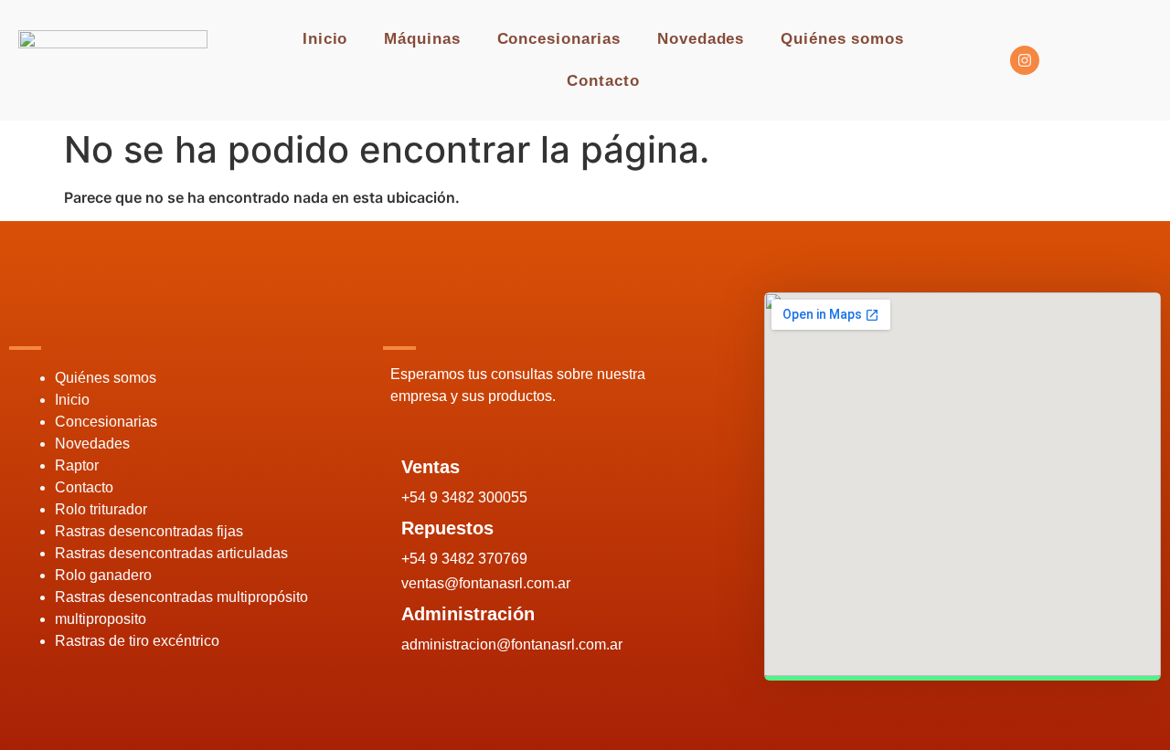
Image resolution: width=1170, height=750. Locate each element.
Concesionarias (559, 39)
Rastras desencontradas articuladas (171, 553)
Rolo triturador (101, 509)
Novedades (700, 39)
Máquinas (422, 39)
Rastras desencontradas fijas (149, 531)
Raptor (77, 465)
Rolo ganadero (103, 575)
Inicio (325, 39)
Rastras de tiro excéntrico (137, 641)
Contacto (603, 81)
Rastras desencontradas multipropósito (181, 597)
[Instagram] (1024, 60)
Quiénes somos (842, 39)
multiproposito (100, 619)
